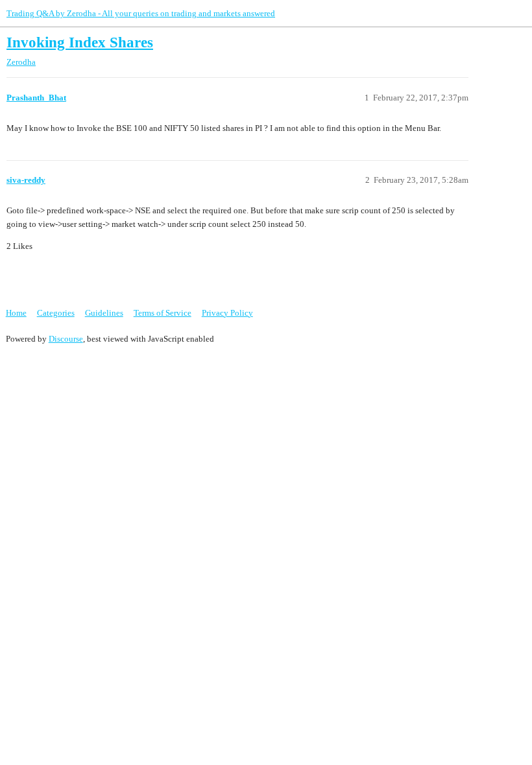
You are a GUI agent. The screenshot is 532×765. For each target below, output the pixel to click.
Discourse (66, 339)
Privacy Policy (227, 313)
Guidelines (104, 313)
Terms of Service (162, 313)
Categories (56, 313)
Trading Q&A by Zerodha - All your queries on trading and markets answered (140, 13)
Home (16, 313)
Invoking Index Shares (79, 42)
